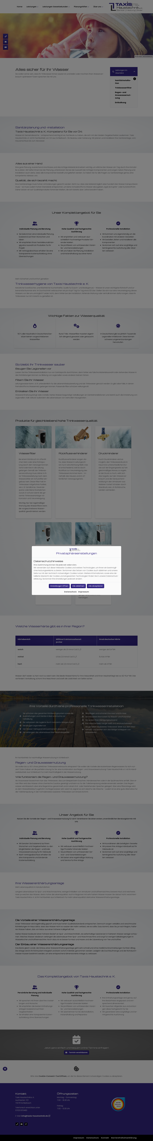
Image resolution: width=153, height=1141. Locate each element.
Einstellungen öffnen (59, 586)
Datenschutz (70, 591)
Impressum (83, 591)
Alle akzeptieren (95, 586)
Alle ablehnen (78, 586)
